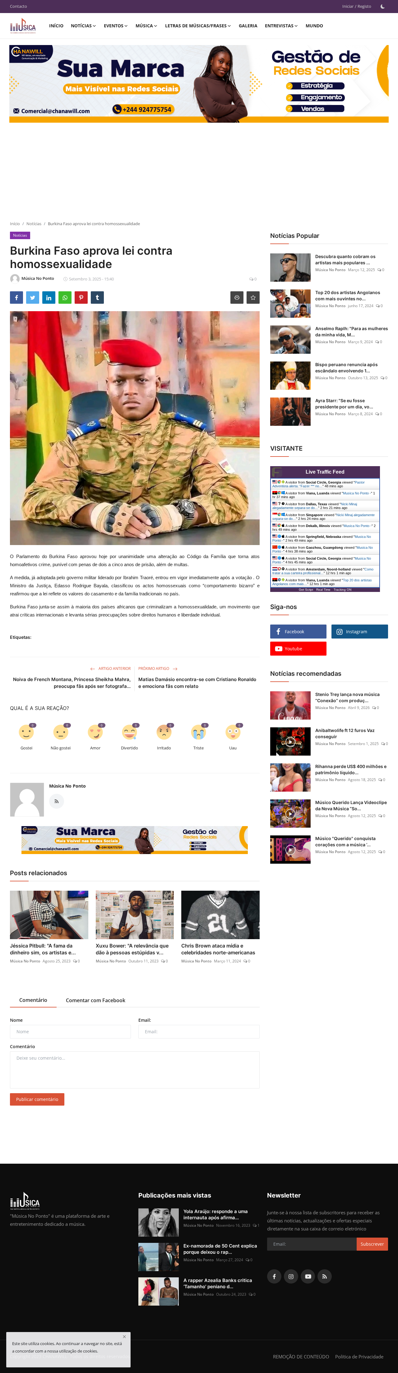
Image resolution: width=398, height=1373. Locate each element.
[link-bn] (134, 840)
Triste (198, 748)
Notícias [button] (81, 26)
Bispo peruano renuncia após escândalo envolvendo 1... (346, 367)
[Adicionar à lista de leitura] (253, 297)
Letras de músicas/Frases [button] (196, 26)
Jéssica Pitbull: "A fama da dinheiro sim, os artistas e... (43, 949)
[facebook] (274, 1276)
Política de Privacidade (359, 1356)
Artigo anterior (114, 668)
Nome (16, 1020)
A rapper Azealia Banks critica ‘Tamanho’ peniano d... (217, 1283)
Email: (144, 1020)
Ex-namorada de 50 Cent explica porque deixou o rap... (220, 1249)
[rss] (324, 1276)
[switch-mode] (382, 6)
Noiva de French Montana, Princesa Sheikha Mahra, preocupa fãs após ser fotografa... (72, 682)
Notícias (33, 223)
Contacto (18, 6)
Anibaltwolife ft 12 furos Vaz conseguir (345, 733)
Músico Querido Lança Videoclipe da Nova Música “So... (351, 805)
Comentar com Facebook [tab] (95, 1000)
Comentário (22, 1046)
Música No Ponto (67, 786)
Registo (364, 6)
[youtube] (308, 1276)
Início (56, 26)
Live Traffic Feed (325, 472)
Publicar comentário (37, 1099)
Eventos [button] (113, 26)
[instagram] (291, 1276)
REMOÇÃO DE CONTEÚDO (301, 1356)
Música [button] (144, 26)
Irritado (164, 748)
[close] (124, 1336)
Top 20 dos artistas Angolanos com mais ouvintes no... (347, 295)
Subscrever (372, 1244)
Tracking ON (342, 589)
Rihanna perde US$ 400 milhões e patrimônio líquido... (350, 769)
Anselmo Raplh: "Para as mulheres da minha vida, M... (351, 331)
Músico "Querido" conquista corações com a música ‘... (345, 841)
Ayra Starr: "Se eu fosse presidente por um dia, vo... (344, 403)
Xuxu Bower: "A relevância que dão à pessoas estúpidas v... (132, 949)
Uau (233, 748)
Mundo (314, 26)
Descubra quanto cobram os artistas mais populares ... (345, 259)
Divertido (129, 748)
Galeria (248, 26)
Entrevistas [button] (279, 26)
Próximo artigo (154, 668)
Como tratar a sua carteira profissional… (322, 571)
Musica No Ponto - (357, 493)
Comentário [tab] (33, 1000)
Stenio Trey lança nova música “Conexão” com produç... (347, 697)
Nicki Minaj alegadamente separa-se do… (314, 506)
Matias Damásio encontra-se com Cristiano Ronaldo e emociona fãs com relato (197, 682)
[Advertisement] (199, 174)
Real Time (323, 589)
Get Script (306, 589)
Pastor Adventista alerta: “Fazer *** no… (318, 484)
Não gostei (61, 748)
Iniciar (348, 6)
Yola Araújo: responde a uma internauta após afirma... (215, 1214)
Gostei (26, 748)
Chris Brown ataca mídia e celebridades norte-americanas (218, 949)
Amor (95, 748)
